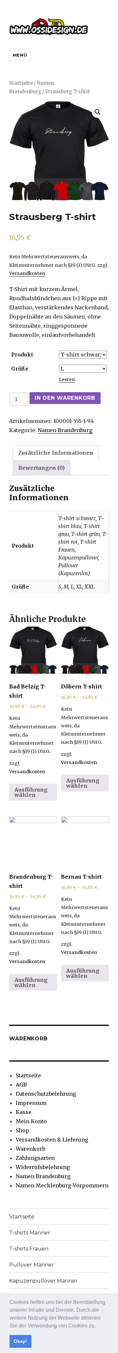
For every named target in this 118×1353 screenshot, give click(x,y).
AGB (21, 1084)
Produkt (22, 354)
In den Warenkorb (65, 398)
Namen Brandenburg (65, 430)
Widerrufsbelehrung (43, 1167)
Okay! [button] (20, 1341)
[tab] (56, 452)
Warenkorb (30, 1148)
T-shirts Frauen (29, 1249)
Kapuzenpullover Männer (43, 1281)
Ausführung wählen (31, 792)
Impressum (31, 1103)
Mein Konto (31, 1121)
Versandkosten (27, 273)
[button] (98, 1326)
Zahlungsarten (35, 1158)
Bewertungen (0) (41, 468)
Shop (22, 1130)
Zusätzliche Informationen (55, 452)
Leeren (67, 379)
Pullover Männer (31, 1265)
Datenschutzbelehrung (46, 1093)
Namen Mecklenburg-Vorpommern (62, 1185)
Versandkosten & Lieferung (52, 1139)
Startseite (21, 83)
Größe (20, 368)
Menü (20, 55)
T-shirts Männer (29, 1233)
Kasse (23, 1112)
